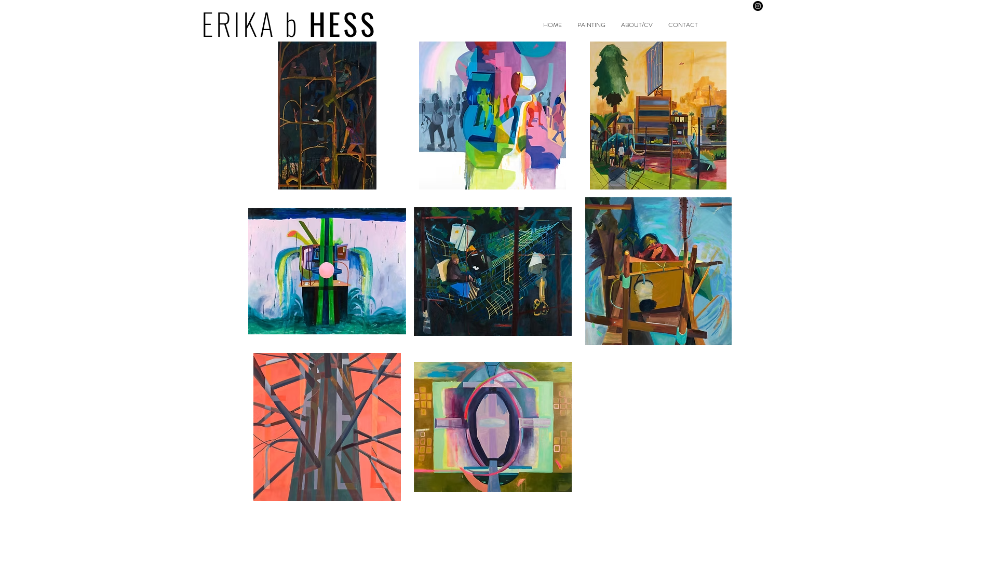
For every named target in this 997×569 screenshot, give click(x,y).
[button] (327, 115)
